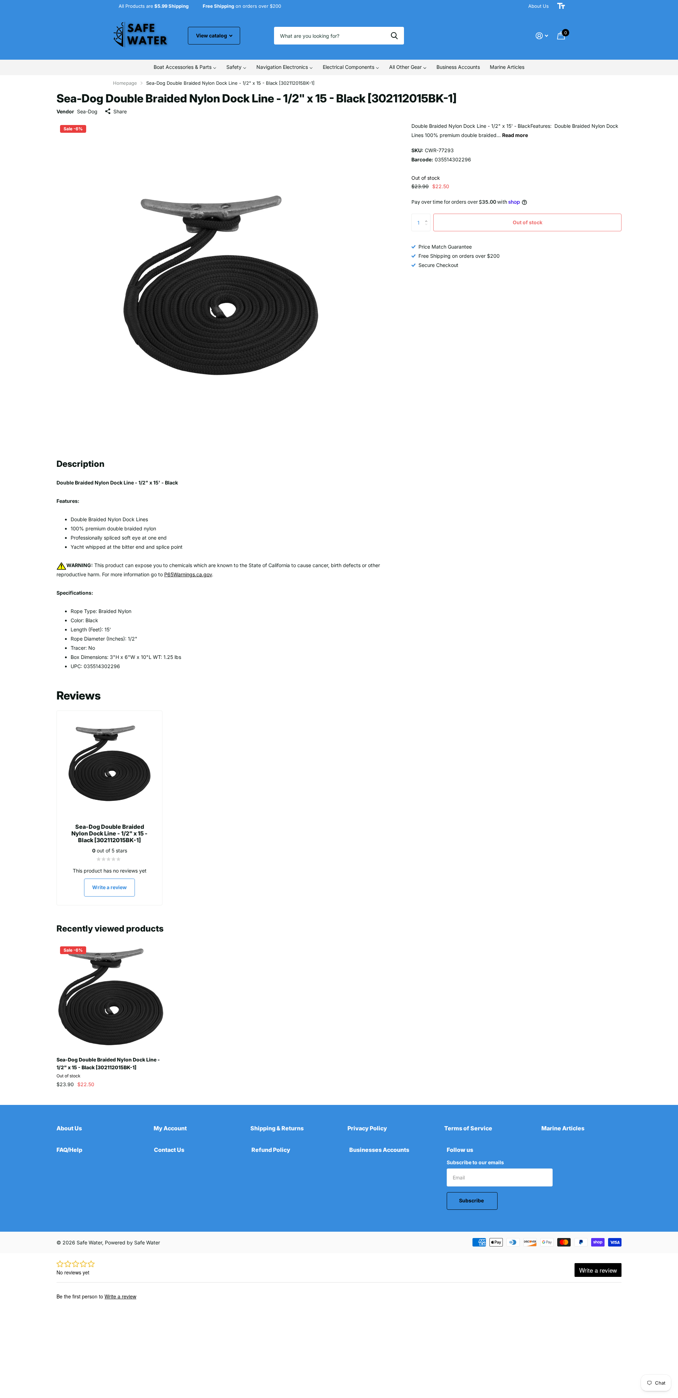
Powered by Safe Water (132, 1242)
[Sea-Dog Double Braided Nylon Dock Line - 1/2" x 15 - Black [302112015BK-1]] (110, 997)
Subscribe (472, 1200)
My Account (170, 1128)
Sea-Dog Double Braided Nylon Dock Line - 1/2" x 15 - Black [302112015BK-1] (108, 1063)
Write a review (109, 887)
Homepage (125, 83)
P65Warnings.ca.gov (188, 574)
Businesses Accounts (379, 1149)
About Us (538, 6)
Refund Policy (270, 1149)
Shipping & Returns (277, 1128)
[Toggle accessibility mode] (561, 6)
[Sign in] (541, 36)
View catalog (212, 35)
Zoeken (394, 35)
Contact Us (169, 1149)
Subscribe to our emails (475, 1162)
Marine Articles (562, 1128)
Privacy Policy (367, 1128)
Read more (515, 135)
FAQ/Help (69, 1149)
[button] (428, 216)
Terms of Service (468, 1128)
